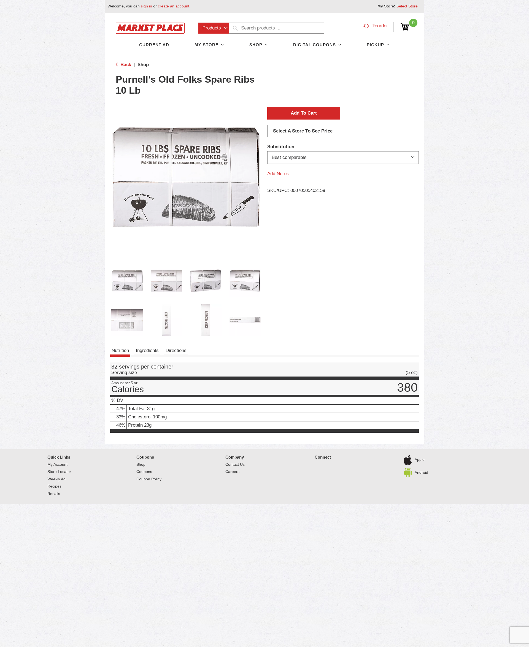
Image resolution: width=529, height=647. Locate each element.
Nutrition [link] (120, 350)
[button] (127, 281)
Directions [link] (176, 350)
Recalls (53, 493)
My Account (57, 464)
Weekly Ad (56, 479)
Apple (420, 459)
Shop (143, 64)
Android (421, 472)
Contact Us (235, 464)
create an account (173, 6)
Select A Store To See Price (303, 131)
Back (125, 64)
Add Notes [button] (278, 173)
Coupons (145, 457)
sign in (146, 6)
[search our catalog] (235, 28)
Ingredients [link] (147, 350)
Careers (232, 471)
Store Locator (59, 471)
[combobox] (213, 28)
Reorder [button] (379, 25)
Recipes (54, 486)
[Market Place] (150, 27)
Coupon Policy (148, 479)
